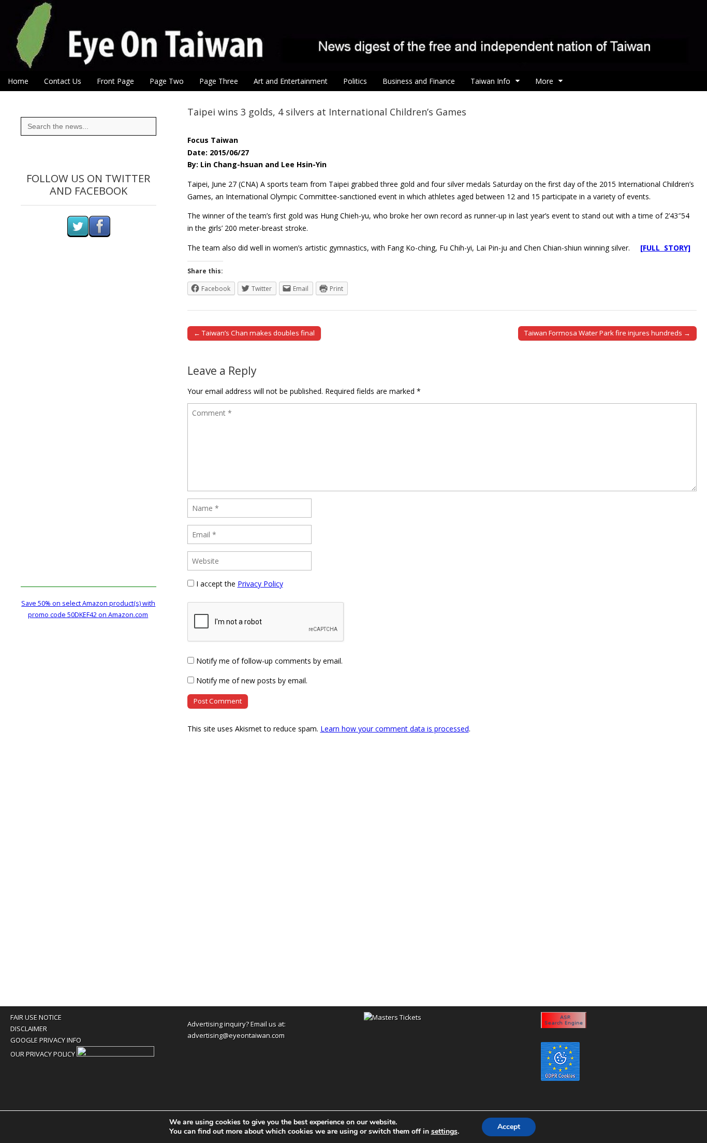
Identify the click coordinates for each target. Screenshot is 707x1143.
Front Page (115, 81)
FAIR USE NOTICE (36, 1017)
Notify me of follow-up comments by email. (269, 661)
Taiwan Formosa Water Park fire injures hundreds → (607, 333)
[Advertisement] (88, 431)
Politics (355, 81)
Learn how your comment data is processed (394, 729)
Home (18, 81)
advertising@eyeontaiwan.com (236, 1035)
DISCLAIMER (28, 1028)
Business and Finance (418, 81)
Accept (508, 1127)
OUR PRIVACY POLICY (42, 1054)
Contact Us (62, 81)
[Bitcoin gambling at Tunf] (115, 1054)
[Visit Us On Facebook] (99, 234)
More (544, 81)
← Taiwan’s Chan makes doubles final (254, 333)
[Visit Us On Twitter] (78, 234)
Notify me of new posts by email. (251, 680)
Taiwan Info (490, 81)
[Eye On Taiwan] (353, 35)
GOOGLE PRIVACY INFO (45, 1040)
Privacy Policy (260, 584)
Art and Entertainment (291, 81)
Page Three (218, 81)
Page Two (167, 81)
